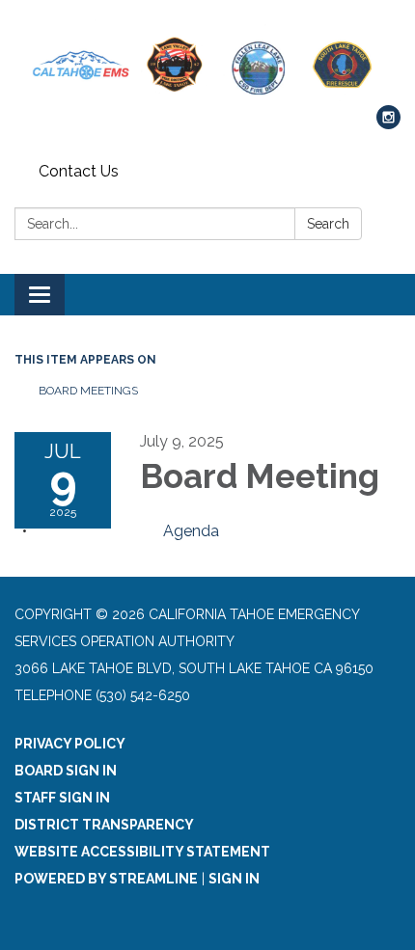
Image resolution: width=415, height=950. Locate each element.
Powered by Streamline (106, 878)
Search (328, 223)
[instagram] (388, 124)
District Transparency (104, 824)
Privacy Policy (69, 743)
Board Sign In (65, 770)
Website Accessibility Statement (142, 851)
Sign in (234, 878)
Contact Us (79, 171)
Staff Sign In (62, 797)
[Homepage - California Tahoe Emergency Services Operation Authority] (207, 62)
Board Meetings (88, 390)
